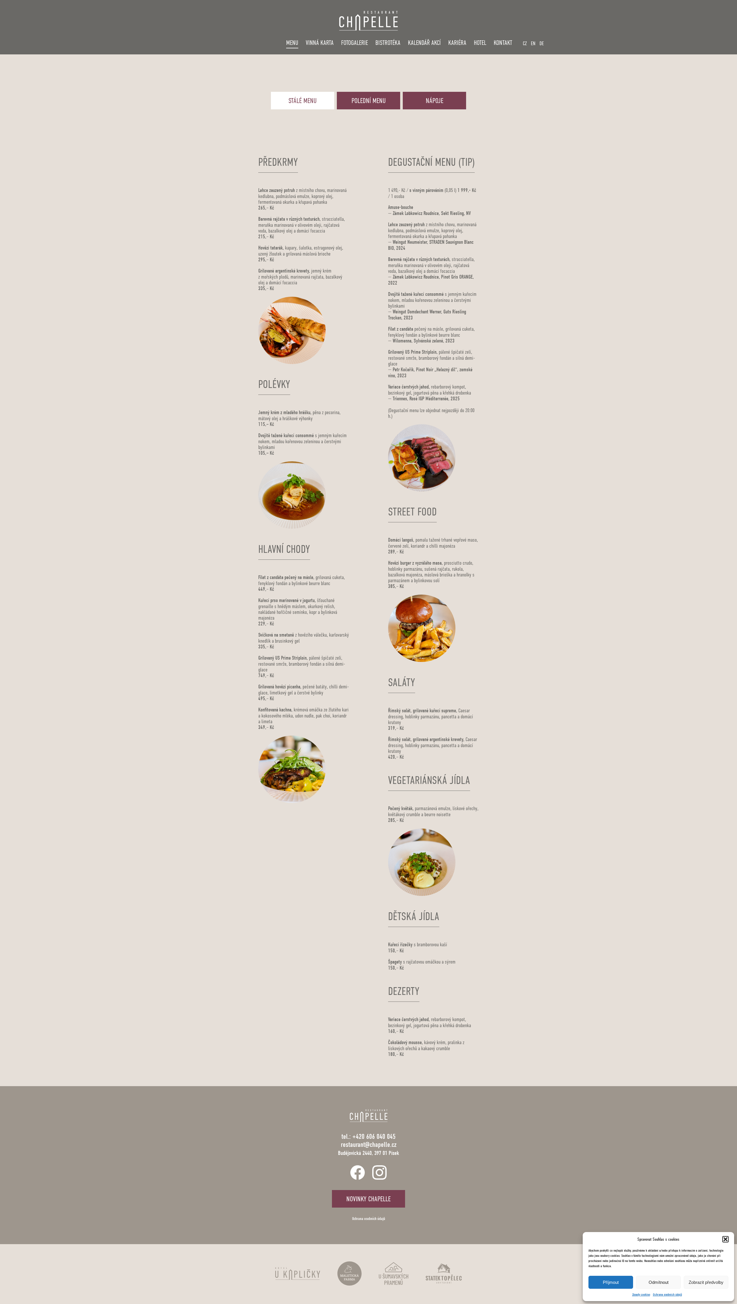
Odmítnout (658, 1282)
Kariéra (457, 42)
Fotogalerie (354, 42)
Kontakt (503, 42)
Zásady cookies (641, 1294)
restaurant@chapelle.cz (368, 1145)
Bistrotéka (387, 42)
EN (533, 43)
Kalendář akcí (424, 42)
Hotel (480, 42)
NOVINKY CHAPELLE (368, 1199)
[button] (725, 1239)
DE (542, 43)
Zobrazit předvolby (706, 1282)
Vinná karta (320, 42)
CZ (525, 43)
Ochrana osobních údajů (667, 1294)
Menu (292, 42)
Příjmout (611, 1282)
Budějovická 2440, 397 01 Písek (368, 1153)
